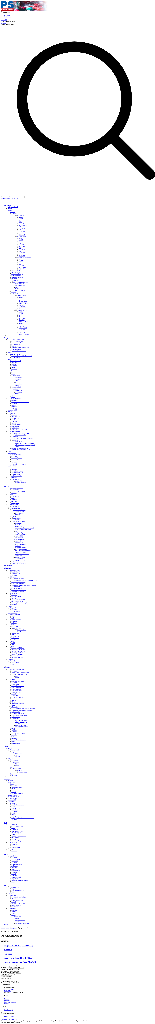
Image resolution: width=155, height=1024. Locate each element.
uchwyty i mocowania (21, 726)
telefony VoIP (12, 800)
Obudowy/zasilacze (15, 619)
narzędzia (14, 516)
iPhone (10, 748)
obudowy (14, 493)
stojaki (13, 367)
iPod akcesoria (17, 768)
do (15, 974)
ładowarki (14, 575)
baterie (15, 213)
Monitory (12, 413)
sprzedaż (17, 446)
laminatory (14, 872)
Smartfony (11, 780)
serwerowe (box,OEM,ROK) (19, 448)
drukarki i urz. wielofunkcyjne (20, 672)
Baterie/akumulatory (15, 570)
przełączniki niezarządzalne (23, 550)
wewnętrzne (18, 384)
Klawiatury (14, 699)
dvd (12, 618)
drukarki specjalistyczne (20, 674)
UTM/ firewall (15, 357)
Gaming (10, 606)
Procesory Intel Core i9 (18, 656)
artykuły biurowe (14, 856)
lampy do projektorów (21, 720)
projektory (14, 730)
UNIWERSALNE (24, 334)
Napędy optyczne (15, 614)
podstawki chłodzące (17, 277)
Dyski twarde (13, 593)
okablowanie (17, 518)
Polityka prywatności (10, 1002)
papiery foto (14, 861)
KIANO (21, 323)
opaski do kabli (19, 511)
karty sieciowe (15, 496)
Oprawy (13, 913)
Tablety (12, 784)
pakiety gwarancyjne (21, 722)
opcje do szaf (19, 513)
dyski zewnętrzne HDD (18, 601)
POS (9, 451)
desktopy (10, 359)
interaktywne (15, 418)
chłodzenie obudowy (17, 588)
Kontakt (6, 1003)
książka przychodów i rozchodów (24, 443)
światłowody (18, 390)
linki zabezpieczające (17, 274)
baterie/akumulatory (17, 572)
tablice (15, 731)
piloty (13, 834)
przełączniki (18, 531)
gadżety (17, 918)
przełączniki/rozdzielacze (18, 351)
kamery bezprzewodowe (18, 903)
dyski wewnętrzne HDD (18, 600)
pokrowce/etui (15, 808)
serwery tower (14, 504)
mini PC (10, 411)
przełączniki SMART (21, 552)
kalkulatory (14, 857)
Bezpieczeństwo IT (15, 354)
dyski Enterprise (16, 596)
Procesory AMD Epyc (17, 648)
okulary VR (18, 481)
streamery (14, 463)
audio (13, 374)
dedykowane (17, 628)
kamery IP (18, 541)
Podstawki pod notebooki (18, 591)
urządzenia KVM (20, 560)
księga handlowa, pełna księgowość (25, 445)
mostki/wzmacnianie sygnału (23, 529)
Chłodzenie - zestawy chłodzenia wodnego (23, 585)
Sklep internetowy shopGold (9, 1019)
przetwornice (15, 280)
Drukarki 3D (15, 684)
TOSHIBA (22, 235)
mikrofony (14, 365)
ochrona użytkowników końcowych (21, 356)
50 (14, 969)
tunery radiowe (15, 847)
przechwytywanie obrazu (18, 836)
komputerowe (17, 375)
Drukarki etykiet (16, 687)
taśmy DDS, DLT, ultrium (18, 464)
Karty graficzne (14, 608)
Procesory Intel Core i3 (18, 651)
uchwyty (13, 292)
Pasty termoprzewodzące (18, 590)
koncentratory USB (20, 544)
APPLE (21, 218)
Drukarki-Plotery (16, 692)
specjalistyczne (15, 743)
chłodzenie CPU (16, 344)
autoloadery (14, 456)
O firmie (6, 999)
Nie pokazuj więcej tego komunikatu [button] (11, 1022)
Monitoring (13, 895)
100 (16, 969)
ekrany (13, 728)
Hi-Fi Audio (13, 842)
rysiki (16, 755)
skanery (13, 741)
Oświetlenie (13, 908)
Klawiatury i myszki (15, 398)
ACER (21, 217)
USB (16, 380)
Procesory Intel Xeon (17, 657)
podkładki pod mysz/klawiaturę (20, 347)
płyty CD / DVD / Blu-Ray (19, 429)
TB (12, 395)
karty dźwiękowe (16, 346)
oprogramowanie (16, 275)
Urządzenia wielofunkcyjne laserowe (21, 710)
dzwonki (13, 902)
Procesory (12, 641)
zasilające (17, 385)
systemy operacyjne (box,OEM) (20, 449)
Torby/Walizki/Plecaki (19, 285)
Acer (20, 631)
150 (18, 969)
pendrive (13, 639)
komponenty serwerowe (16, 488)
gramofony (14, 844)
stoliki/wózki (15, 837)
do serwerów (15, 636)
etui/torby (14, 785)
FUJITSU (21, 223)
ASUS (20, 220)
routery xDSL (19, 536)
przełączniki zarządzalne (22, 554)
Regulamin (7, 1000)
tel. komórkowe (12, 795)
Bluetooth (14, 682)
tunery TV (14, 664)
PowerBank (14, 810)
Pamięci (12, 624)
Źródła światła (17, 916)
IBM (20, 227)
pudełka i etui (15, 428)
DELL (20, 222)
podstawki (14, 421)
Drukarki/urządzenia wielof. (18, 669)
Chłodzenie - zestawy (17, 583)
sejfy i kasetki (15, 878)
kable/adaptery (19, 753)
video (16, 382)
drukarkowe (18, 377)
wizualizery (14, 735)
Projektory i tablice (15, 712)
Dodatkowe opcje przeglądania (9, 931)
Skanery (13, 705)
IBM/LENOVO (23, 303)
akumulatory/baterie (17, 471)
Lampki (10, 893)
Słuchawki (14, 707)
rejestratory (14, 906)
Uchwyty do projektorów (18, 713)
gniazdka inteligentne (17, 890)
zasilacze (15, 293)
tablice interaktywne (20, 733)
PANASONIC (23, 328)
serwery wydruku (20, 557)
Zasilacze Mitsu (21, 295)
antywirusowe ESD (20, 435)
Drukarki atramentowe (17, 686)
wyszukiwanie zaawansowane (9, 198)
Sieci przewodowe (18, 539)
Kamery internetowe (17, 697)
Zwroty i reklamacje (10, 1016)
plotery (17, 677)
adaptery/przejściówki (17, 341)
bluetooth (17, 524)
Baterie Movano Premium (24, 257)
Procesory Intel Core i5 (18, 653)
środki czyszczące (16, 864)
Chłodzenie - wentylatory (18, 582)
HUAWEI (21, 320)
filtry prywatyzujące (17, 272)
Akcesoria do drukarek (17, 681)
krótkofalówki (12, 801)
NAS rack (14, 461)
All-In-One (11, 352)
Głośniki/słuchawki (15, 361)
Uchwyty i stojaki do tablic (19, 715)
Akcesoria (12, 212)
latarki (17, 921)
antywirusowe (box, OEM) (21, 433)
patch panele (18, 514)
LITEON (21, 305)
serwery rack (13, 501)
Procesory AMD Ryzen (18, 649)
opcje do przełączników (22, 549)
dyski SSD (14, 598)
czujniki (13, 889)
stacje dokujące (19, 283)
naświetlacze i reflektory (22, 923)
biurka (13, 869)
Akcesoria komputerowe (17, 339)
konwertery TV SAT (17, 831)
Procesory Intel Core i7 (18, 654)
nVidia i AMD (15, 611)
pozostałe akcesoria (20, 482)
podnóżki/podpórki (16, 877)
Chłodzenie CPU (16, 586)
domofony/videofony (17, 900)
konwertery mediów (20, 547)
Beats (11, 774)
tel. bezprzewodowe (13, 796)
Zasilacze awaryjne (15, 468)
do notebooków (15, 573)
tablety (13, 790)
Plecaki (17, 287)
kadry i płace (18, 441)
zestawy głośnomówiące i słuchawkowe (22, 818)
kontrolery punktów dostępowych (24, 528)
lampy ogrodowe (20, 920)
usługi (13, 498)
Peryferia (12, 679)
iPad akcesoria (14, 760)
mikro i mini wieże (16, 846)
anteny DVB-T (15, 662)
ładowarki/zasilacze (17, 793)
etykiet (17, 676)
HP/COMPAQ (23, 225)
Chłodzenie (13, 577)
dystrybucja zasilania (17, 472)
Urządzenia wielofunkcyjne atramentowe (23, 708)
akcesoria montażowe (19, 510)
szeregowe (18, 379)
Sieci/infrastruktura (15, 508)
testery (13, 882)
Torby (16, 288)
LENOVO (22, 228)
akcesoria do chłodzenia (18, 343)
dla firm (15, 440)
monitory (14, 420)
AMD (13, 643)
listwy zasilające (16, 474)
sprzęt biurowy (14, 866)
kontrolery (18, 546)
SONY (21, 233)
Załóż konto (7, 17)
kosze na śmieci (15, 859)
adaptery (13, 372)
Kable (11, 370)
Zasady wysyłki (8, 1010)
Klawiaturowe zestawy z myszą (20, 402)
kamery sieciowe (16, 905)
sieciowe (15, 389)
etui (16, 763)
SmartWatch (11, 782)
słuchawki (14, 369)
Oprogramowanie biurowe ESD (24, 438)
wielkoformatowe (16, 424)
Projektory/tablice (15, 717)
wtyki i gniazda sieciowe (18, 563)
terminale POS (12, 466)
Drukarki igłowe (16, 689)
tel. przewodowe (12, 798)
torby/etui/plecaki (13, 207)
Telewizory (13, 849)
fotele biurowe (15, 870)
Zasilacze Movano (22, 310)
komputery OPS (12, 410)
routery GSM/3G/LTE (21, 534)
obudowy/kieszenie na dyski (19, 603)
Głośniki (13, 694)
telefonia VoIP (19, 537)
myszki (13, 405)
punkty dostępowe (20, 533)
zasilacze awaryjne (16, 476)
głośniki (13, 364)
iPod (11, 767)
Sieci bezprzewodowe (19, 521)
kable (13, 806)
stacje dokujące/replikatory (20, 282)
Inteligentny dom (14, 887)
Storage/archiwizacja (15, 454)
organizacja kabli (16, 387)
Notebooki (11, 208)
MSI (20, 230)
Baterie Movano (21, 236)
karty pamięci (15, 638)
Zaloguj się (7, 15)
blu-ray (13, 616)
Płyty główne (11, 659)
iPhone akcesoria (14, 750)
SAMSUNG (22, 231)
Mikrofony (14, 700)
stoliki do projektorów (21, 725)
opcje (11, 494)
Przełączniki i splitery (17, 703)
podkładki (14, 406)
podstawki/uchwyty (17, 349)
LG (20, 324)
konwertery (14, 829)
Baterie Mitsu (20, 215)
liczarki (13, 874)
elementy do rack (20, 491)
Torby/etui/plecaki (20, 290)
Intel (12, 644)
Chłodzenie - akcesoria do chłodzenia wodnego (24, 580)
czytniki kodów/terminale (18, 740)
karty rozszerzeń (12, 613)
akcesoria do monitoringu (18, 897)
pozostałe (14, 278)
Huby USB (14, 695)
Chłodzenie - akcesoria (17, 578)
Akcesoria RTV (14, 824)
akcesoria (14, 362)
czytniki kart (14, 626)
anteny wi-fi (18, 523)
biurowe (15, 436)
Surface (10, 210)
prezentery (14, 408)
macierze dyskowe (16, 458)
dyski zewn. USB (16, 270)
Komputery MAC (13, 758)
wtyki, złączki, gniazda (17, 841)
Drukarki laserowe (16, 690)
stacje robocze (12, 453)
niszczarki (14, 875)
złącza (17, 393)
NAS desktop (15, 459)
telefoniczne (18, 392)
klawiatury (14, 403)
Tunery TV (13, 661)
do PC (13, 634)
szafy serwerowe (16, 562)
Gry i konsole (13, 477)
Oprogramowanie (15, 431)
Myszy (13, 702)
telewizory (14, 851)
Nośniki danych (14, 426)
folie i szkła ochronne (17, 805)
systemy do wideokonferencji (19, 880)
